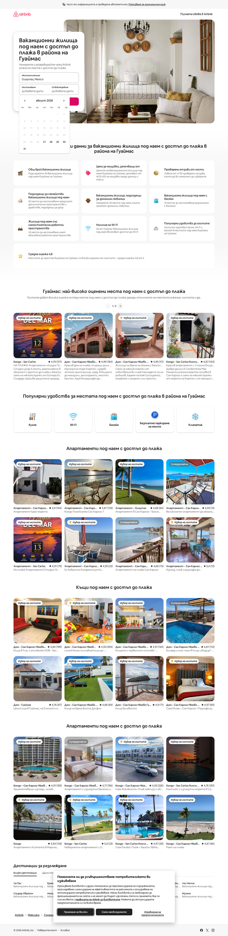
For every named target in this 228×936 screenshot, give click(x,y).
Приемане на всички (75, 912)
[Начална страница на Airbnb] (22, 14)
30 (64, 141)
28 (51, 141)
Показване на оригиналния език (147, 4)
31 (24, 148)
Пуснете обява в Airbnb (196, 14)
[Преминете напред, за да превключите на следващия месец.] (64, 101)
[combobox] (49, 79)
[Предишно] (108, 306)
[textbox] (34, 91)
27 (44, 141)
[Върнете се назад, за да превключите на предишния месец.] (25, 101)
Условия (65, 930)
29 (57, 141)
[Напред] (120, 306)
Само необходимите (114, 912)
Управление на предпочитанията (152, 913)
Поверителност (47, 930)
